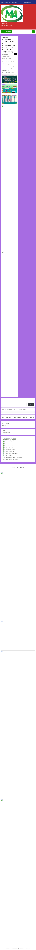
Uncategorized (6, 56)
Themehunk (26, 948)
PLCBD (4, 23)
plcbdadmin (5, 54)
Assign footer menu (18, 467)
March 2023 (5, 425)
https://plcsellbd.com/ (8, 72)
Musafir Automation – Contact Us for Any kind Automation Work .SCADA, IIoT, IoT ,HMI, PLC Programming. (9, 45)
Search (4, 400)
